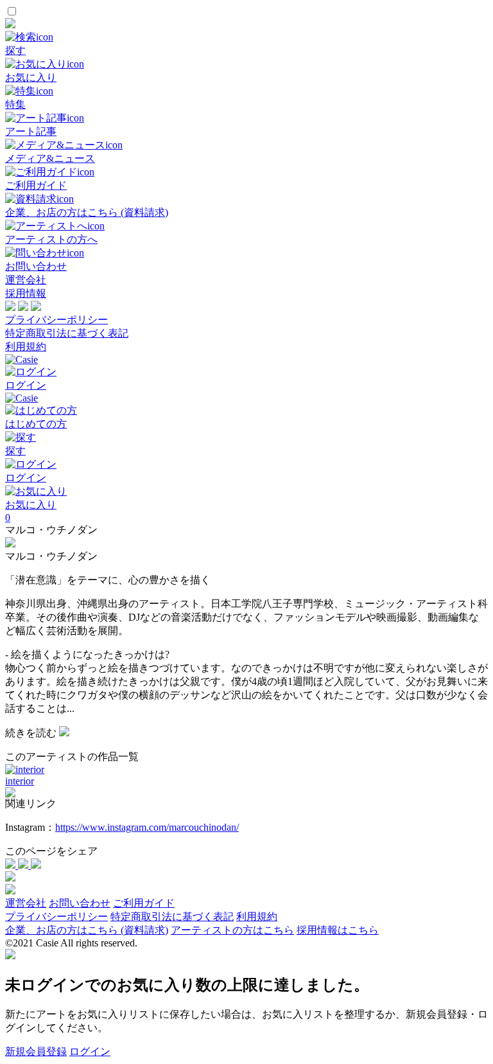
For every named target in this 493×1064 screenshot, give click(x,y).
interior (19, 781)
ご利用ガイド (144, 903)
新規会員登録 (36, 1051)
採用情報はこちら (338, 930)
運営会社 (25, 279)
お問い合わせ (79, 903)
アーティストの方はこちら (232, 930)
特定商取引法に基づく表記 (66, 333)
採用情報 (25, 293)
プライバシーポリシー (56, 319)
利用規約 (25, 346)
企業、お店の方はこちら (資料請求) (86, 930)
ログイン (89, 1051)
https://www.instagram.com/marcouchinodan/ (147, 827)
